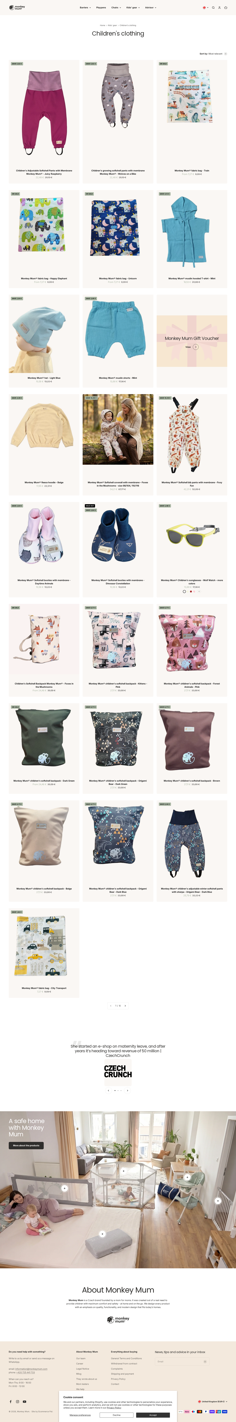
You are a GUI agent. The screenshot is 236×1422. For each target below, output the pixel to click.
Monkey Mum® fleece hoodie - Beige (44, 482)
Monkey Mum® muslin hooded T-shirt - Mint (192, 278)
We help (80, 1389)
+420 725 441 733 (25, 1372)
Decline (116, 1415)
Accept (153, 1415)
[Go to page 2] (125, 1005)
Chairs (114, 7)
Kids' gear (131, 7)
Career (79, 1363)
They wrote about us (86, 1379)
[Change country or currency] (205, 7)
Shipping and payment (122, 1373)
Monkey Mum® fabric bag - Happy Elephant (44, 278)
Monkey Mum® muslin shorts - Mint (118, 378)
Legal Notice (82, 1368)
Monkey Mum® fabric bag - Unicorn (118, 278)
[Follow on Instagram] (17, 1401)
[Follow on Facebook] (10, 1401)
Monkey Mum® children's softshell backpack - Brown (192, 780)
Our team (80, 1358)
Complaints (117, 1368)
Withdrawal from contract (124, 1363)
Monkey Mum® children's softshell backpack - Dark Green (44, 780)
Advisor (149, 7)
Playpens (101, 7)
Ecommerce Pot (45, 1411)
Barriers (84, 7)
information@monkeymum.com (31, 1369)
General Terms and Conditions (126, 1358)
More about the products (26, 1145)
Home (102, 25)
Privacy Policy (114, 1407)
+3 (199, 591)
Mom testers (82, 1384)
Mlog (78, 1373)
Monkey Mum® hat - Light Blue (44, 378)
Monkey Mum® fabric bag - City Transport (44, 988)
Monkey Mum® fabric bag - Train (192, 170)
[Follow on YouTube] (24, 1401)
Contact (115, 1384)
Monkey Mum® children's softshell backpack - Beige (44, 888)
